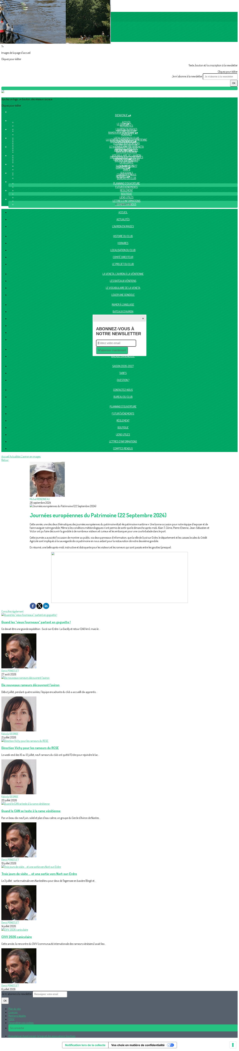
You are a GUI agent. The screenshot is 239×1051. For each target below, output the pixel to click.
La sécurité (126, 162)
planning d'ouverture (126, 183)
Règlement (126, 190)
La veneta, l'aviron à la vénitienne (123, 274)
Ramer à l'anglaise (123, 304)
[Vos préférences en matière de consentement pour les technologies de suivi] (233, 1045)
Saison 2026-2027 (123, 366)
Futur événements (126, 187)
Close (143, 318)
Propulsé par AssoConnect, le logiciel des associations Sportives (41, 1036)
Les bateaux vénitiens (126, 143)
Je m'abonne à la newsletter (187, 76)
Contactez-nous (123, 390)
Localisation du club (123, 250)
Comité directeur (123, 257)
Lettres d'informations (126, 201)
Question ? (123, 380)
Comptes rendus (123, 448)
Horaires (126, 134)
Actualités (126, 125)
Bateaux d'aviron (126, 152)
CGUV (11, 1019)
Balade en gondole (126, 160)
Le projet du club (123, 264)
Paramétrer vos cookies (21, 1022)
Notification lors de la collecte (85, 1045)
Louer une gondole (123, 295)
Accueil (123, 212)
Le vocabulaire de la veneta (123, 288)
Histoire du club (123, 236)
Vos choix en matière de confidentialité (138, 1045)
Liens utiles (126, 197)
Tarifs (126, 169)
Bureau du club (126, 178)
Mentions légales (17, 1015)
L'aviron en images (123, 226)
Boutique (126, 194)
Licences (12, 1012)
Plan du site (14, 1008)
